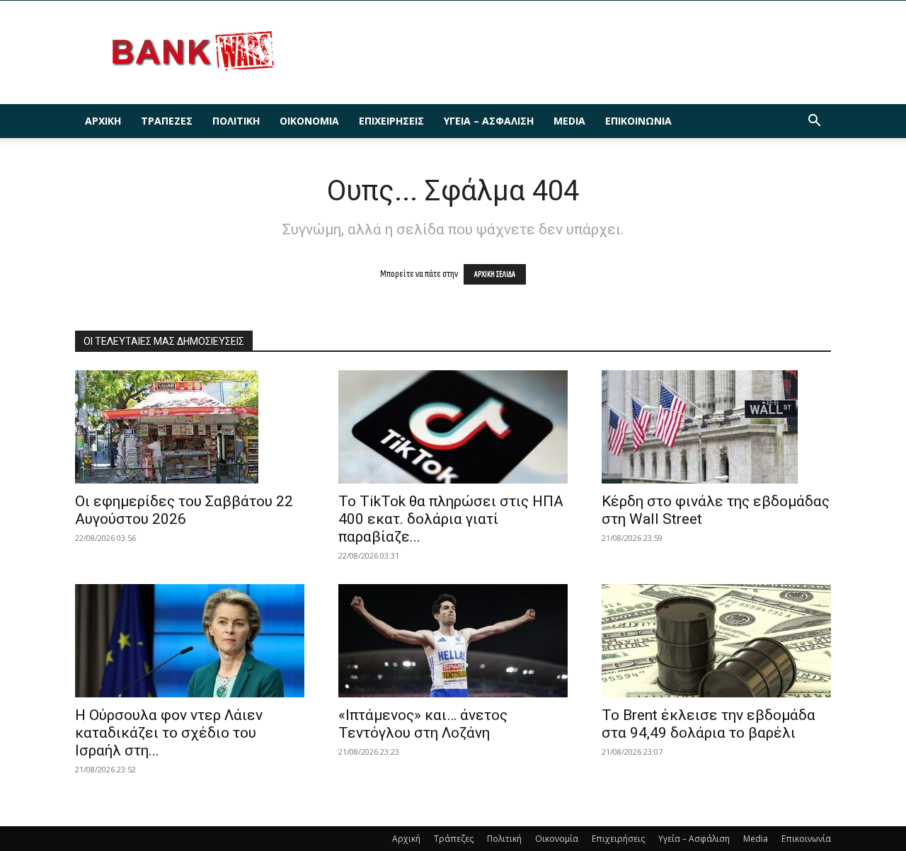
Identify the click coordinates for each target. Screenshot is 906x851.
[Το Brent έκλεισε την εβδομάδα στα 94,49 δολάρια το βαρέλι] (716, 640)
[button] (814, 122)
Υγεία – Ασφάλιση (489, 120)
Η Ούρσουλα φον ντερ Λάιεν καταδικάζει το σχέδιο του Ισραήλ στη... (169, 733)
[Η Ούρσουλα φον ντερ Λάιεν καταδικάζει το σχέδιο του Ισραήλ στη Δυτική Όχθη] (189, 640)
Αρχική (103, 120)
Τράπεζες (167, 120)
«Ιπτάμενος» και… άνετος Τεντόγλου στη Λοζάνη (423, 724)
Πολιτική (236, 120)
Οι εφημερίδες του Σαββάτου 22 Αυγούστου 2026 (184, 510)
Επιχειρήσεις (391, 120)
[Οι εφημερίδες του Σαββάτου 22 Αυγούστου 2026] (189, 427)
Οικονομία (309, 120)
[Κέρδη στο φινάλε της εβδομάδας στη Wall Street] (716, 427)
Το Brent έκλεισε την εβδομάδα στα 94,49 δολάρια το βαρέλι (708, 724)
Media (569, 120)
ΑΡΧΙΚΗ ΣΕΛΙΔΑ (494, 274)
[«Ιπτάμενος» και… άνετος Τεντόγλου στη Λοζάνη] (453, 640)
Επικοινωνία (638, 120)
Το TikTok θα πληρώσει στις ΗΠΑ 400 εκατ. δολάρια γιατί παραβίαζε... (450, 519)
